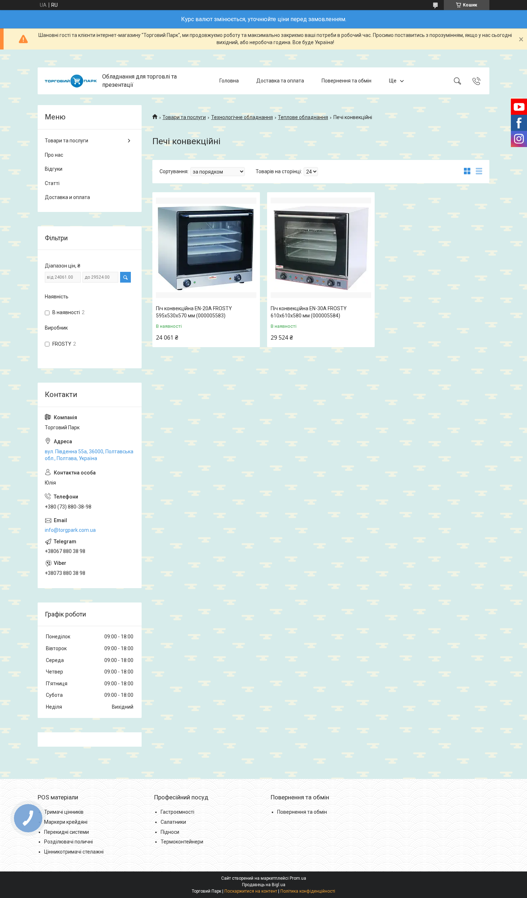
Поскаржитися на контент (250, 891)
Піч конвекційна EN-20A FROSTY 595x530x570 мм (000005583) (194, 312)
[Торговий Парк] (71, 81)
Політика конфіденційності (307, 891)
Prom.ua (298, 878)
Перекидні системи (66, 832)
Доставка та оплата (280, 81)
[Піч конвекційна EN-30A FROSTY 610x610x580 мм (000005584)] (321, 248)
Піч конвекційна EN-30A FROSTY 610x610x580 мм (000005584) (309, 312)
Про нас (54, 155)
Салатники (173, 822)
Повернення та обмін (346, 81)
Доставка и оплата (67, 197)
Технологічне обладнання (242, 117)
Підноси (170, 832)
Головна (229, 81)
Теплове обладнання (303, 117)
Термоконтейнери (182, 842)
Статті (52, 183)
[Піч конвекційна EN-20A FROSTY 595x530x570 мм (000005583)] (206, 248)
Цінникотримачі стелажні (74, 852)
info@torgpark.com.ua (70, 530)
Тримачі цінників (64, 812)
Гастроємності (177, 812)
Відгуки (53, 169)
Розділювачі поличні (68, 842)
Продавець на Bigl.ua (263, 884)
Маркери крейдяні (65, 822)
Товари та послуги (184, 117)
